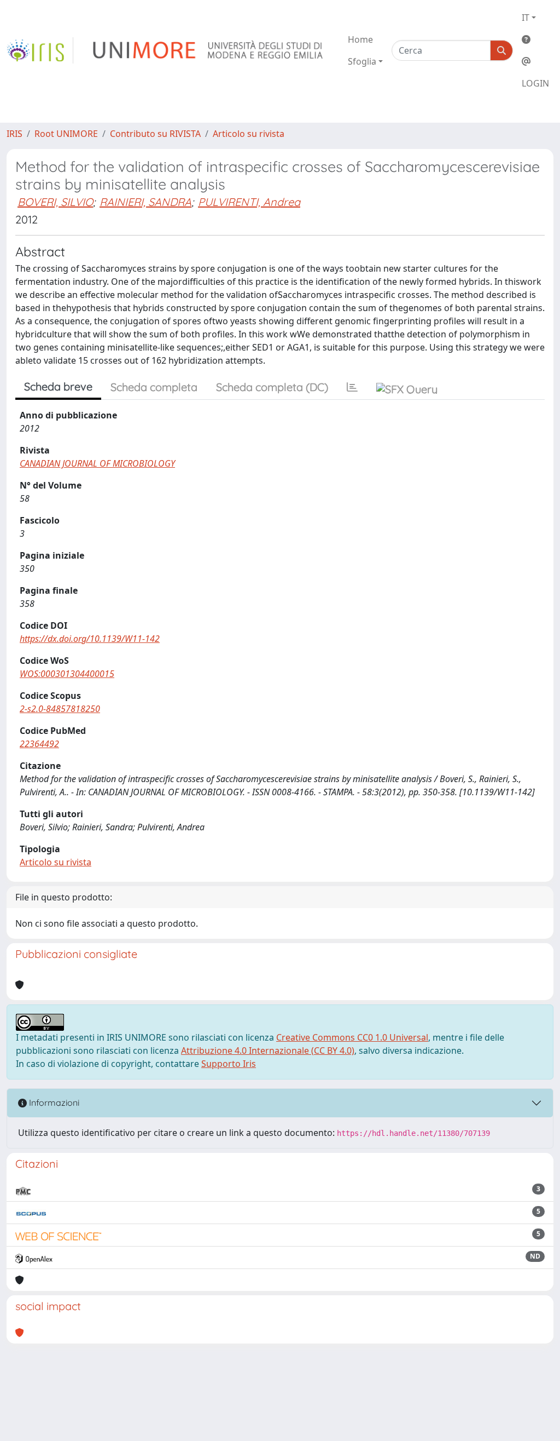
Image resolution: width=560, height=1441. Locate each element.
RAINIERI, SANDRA (145, 202)
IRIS (14, 134)
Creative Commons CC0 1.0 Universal (352, 1037)
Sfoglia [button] (362, 61)
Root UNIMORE (66, 134)
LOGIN (535, 83)
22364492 (39, 744)
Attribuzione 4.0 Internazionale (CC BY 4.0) (267, 1050)
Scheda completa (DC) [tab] (272, 387)
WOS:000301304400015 (67, 674)
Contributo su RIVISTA (155, 134)
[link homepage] (40, 50)
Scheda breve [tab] (58, 386)
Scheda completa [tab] (153, 387)
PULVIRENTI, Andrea (249, 202)
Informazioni (53, 1102)
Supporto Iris (228, 1064)
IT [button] (525, 18)
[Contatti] (535, 61)
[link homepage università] (208, 50)
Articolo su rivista (248, 134)
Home (360, 39)
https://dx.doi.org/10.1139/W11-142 (90, 639)
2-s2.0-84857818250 (60, 709)
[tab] (352, 387)
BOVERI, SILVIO (55, 202)
